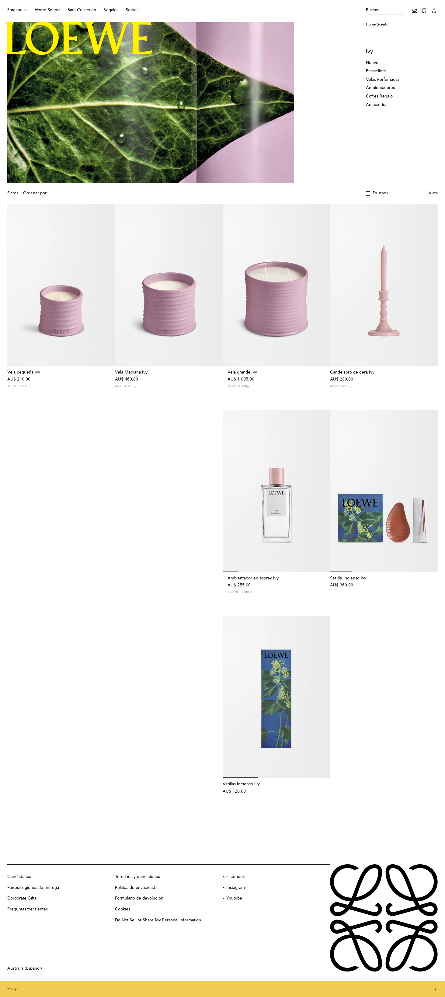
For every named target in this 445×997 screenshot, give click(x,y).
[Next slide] (106, 285)
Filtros (12, 193)
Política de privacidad (135, 888)
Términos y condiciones (137, 877)
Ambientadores (380, 88)
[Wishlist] (424, 11)
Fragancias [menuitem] (17, 10)
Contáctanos (19, 877)
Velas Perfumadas (382, 79)
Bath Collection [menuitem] (82, 10)
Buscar (372, 10)
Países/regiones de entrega (33, 888)
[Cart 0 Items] (434, 11)
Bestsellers (376, 71)
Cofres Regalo (379, 96)
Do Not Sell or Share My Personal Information (158, 920)
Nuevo (372, 63)
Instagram (235, 888)
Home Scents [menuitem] (47, 10)
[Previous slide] (15, 285)
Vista (433, 193)
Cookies (122, 909)
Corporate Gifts (21, 898)
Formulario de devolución (139, 898)
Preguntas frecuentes (27, 909)
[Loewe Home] (78, 38)
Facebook (235, 877)
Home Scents (377, 24)
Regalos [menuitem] (110, 10)
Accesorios (376, 105)
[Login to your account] (414, 11)
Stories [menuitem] (132, 10)
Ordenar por (35, 193)
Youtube (234, 898)
